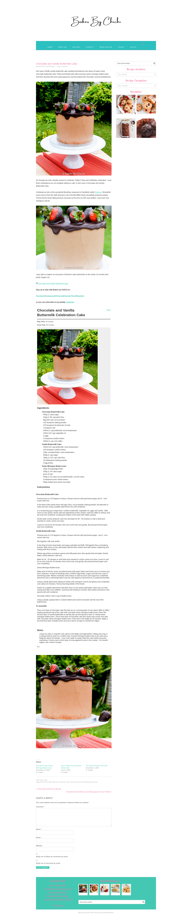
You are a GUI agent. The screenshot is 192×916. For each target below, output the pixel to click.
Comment (40, 807)
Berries (46, 782)
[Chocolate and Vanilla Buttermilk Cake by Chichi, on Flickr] (74, 283)
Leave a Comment (62, 66)
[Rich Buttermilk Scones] (126, 889)
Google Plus (69, 296)
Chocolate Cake (75, 782)
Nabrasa (98, 192)
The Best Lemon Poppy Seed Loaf (58, 889)
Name (39, 829)
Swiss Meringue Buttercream (89, 782)
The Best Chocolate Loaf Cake (96, 766)
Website (39, 846)
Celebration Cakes (64, 782)
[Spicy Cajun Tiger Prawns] (94, 889)
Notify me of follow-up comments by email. (52, 856)
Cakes (45, 780)
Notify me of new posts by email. (48, 863)
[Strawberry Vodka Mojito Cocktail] (83, 889)
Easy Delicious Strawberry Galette (58, 899)
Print (108, 310)
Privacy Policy (58, 905)
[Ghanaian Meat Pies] (115, 889)
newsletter (70, 302)
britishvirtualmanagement (102, 912)
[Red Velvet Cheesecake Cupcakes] (105, 889)
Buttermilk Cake (54, 782)
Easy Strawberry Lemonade (58, 896)
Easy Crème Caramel (58, 885)
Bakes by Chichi (96, 11)
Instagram (50, 296)
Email (38, 837)
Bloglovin (80, 296)
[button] (143, 44)
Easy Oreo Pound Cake (58, 892)
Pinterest (60, 296)
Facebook (40, 296)
